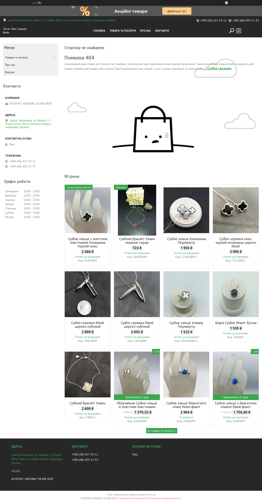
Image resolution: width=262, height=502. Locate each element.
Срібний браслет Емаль (87, 403)
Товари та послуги (122, 30)
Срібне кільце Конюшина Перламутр (186, 240)
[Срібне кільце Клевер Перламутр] (186, 294)
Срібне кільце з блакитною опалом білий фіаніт (236, 405)
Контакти (162, 30)
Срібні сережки (219, 68)
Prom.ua (150, 494)
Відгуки (9, 72)
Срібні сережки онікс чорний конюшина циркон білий (236, 242)
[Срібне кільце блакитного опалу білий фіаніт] (186, 374)
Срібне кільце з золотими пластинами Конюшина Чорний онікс (87, 242)
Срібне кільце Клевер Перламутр (186, 324)
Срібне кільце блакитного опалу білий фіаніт (186, 405)
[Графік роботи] (238, 30)
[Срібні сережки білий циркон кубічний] (88, 294)
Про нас (145, 30)
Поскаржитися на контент (133, 498)
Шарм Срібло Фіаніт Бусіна (235, 323)
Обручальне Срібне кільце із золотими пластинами (137, 405)
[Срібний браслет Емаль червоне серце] (137, 210)
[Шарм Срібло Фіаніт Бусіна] (236, 294)
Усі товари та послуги (160, 431)
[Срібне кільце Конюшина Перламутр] (186, 210)
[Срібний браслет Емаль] (88, 374)
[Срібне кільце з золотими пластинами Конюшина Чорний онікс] (88, 210)
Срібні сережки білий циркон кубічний (87, 324)
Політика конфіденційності (165, 498)
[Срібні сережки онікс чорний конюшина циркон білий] (236, 210)
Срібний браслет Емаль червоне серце (137, 240)
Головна (99, 30)
